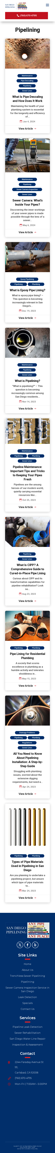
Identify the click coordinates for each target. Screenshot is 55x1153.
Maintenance (27, 76)
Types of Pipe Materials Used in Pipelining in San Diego (27, 853)
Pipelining (27, 86)
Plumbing (36, 284)
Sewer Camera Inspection (27, 189)
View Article (26, 128)
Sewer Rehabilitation (28, 1032)
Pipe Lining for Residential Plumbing (27, 650)
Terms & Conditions (26, 1148)
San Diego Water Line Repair (27, 1038)
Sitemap (19, 1148)
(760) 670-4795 (28, 15)
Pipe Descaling (27, 81)
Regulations (27, 743)
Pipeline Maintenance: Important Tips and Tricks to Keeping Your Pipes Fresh (27, 465)
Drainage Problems (27, 733)
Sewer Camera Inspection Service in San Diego (27, 989)
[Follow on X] (20, 945)
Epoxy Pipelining (27, 279)
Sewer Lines (27, 91)
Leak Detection (27, 997)
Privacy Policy (35, 1148)
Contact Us (27, 1009)
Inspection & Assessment (27, 1044)
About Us (27, 970)
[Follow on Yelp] (35, 945)
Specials (27, 1003)
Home (27, 964)
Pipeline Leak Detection (28, 1027)
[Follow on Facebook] (27, 945)
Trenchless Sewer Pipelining (27, 975)
